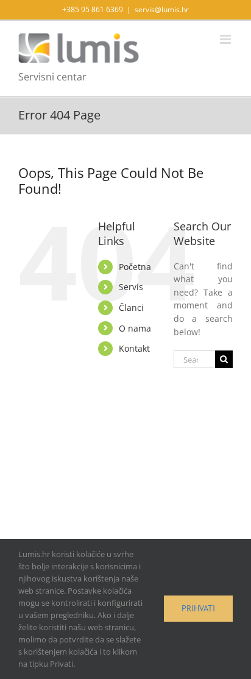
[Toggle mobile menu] (226, 39)
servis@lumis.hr (162, 9)
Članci (131, 307)
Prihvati (198, 608)
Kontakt (134, 348)
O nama (135, 328)
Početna (135, 266)
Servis (131, 287)
